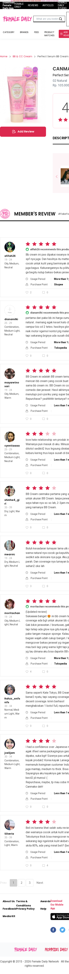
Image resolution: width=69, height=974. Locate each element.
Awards (45, 901)
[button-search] (60, 19)
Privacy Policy (25, 909)
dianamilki (11, 319)
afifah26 (10, 256)
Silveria (9, 833)
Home (3, 56)
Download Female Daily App (9, 5)
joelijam (9, 753)
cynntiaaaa (12, 445)
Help (43, 909)
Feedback (9, 909)
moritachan (12, 613)
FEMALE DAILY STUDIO (62, 5)
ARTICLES (48, 5)
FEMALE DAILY (19, 5)
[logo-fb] (53, 930)
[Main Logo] (17, 19)
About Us (9, 901)
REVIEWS (33, 5)
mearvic (9, 554)
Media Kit (9, 916)
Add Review (26, 131)
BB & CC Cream (22, 56)
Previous (59, 177)
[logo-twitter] (62, 930)
